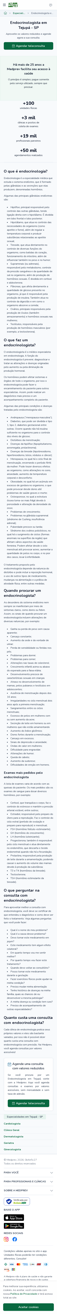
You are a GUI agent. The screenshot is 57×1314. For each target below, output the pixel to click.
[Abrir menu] (5, 5)
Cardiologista (12, 1123)
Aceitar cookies (28, 1307)
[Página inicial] (5, 13)
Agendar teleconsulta (30, 46)
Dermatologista (13, 1136)
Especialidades (19, 13)
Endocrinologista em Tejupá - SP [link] (42, 13)
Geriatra (9, 1143)
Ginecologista (12, 1149)
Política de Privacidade (23, 1294)
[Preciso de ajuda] (50, 5)
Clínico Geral (11, 1130)
